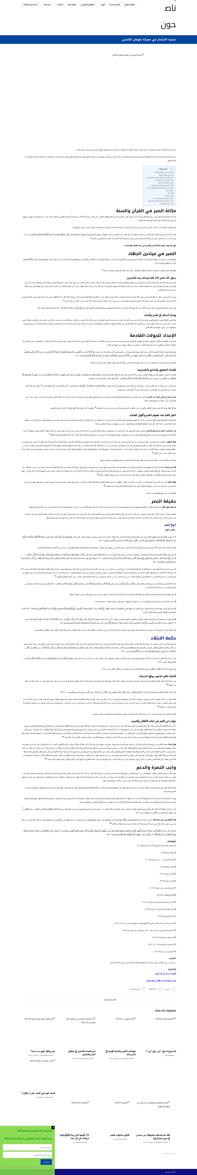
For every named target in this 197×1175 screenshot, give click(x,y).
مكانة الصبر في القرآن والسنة (164, 172)
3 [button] (63, 300)
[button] (100, 999)
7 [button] (49, 434)
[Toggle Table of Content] (171, 169)
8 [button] (152, 452)
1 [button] (90, 238)
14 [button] (63, 736)
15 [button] (46, 758)
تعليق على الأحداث (135, 989)
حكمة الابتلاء (169, 195)
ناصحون (167, 989)
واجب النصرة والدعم (167, 203)
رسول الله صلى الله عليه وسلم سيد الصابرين (160, 177)
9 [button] (97, 474)
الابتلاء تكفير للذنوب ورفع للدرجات (163, 198)
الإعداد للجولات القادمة (166, 182)
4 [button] (41, 385)
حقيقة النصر (170, 190)
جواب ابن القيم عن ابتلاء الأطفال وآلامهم (161, 201)
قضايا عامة (75, 1058)
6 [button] (95, 407)
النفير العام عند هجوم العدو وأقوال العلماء (160, 188)
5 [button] (134, 389)
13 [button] (158, 706)
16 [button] (110, 823)
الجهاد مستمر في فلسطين (165, 974)
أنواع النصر (170, 193)
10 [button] (104, 485)
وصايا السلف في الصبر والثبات (164, 180)
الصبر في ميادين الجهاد (166, 175)
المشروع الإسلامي (169, 1055)
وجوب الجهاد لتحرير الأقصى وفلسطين (161, 981)
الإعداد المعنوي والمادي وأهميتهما (162, 185)
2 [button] (102, 270)
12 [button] (167, 684)
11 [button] (55, 576)
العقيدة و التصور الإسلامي (126, 1058)
